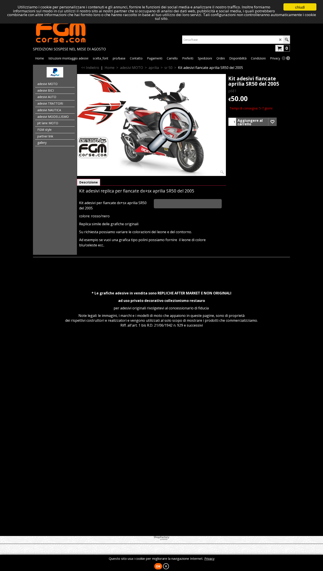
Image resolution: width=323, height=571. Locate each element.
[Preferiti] (272, 122)
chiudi (300, 7)
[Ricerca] (286, 40)
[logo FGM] (69, 31)
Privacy (209, 558)
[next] (288, 58)
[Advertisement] (161, 376)
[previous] (284, 58)
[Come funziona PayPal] (55, 76)
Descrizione (88, 182)
